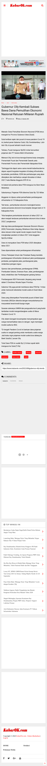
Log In (5, 738)
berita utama (14, 102)
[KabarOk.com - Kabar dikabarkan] (21, 6)
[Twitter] (9, 758)
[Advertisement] (23, 33)
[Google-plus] (14, 758)
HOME (6, 745)
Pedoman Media (9, 750)
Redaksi (27, 745)
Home (2, 102)
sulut (8, 102)
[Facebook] (3, 758)
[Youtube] (20, 758)
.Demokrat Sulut (17, 436)
